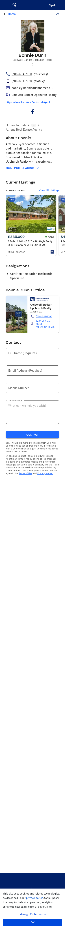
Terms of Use (25, 473)
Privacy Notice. (45, 473)
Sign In (52, 5)
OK (32, 922)
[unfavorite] (52, 199)
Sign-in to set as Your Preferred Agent (28, 102)
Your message (15, 400)
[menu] (9, 5)
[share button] (57, 13)
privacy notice (34, 898)
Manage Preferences (33, 914)
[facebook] (33, 112)
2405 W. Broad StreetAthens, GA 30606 (45, 324)
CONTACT (32, 434)
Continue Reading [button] (20, 168)
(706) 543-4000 (44, 316)
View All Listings (49, 190)
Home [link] (12, 14)
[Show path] (33, 125)
